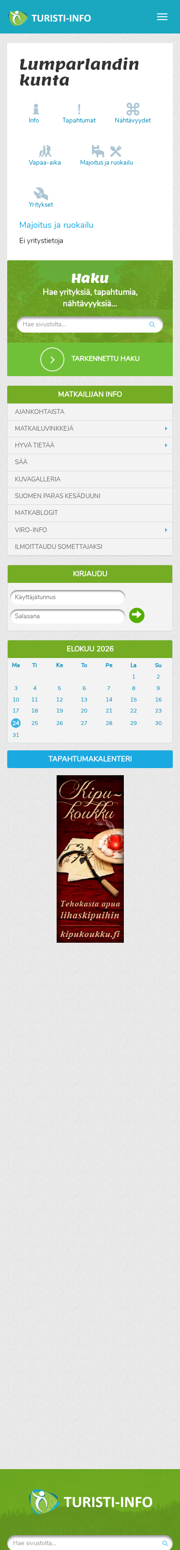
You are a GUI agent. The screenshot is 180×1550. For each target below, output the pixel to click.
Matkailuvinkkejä (44, 428)
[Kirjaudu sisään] (136, 615)
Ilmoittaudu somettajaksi (58, 547)
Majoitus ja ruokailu (106, 162)
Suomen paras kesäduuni (57, 496)
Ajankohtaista (39, 412)
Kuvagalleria (37, 479)
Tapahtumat (79, 120)
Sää (21, 462)
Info (34, 120)
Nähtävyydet (133, 120)
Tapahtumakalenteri (90, 759)
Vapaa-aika (45, 162)
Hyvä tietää (34, 445)
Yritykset (41, 205)
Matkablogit (36, 513)
